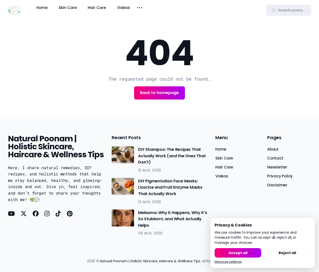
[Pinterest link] (70, 214)
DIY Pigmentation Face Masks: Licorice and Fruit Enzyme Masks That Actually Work (170, 187)
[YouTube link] (12, 214)
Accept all (238, 252)
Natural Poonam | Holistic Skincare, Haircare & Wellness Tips (150, 261)
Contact (275, 158)
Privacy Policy (280, 176)
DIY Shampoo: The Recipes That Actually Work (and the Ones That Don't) (172, 156)
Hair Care (97, 7)
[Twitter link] (24, 214)
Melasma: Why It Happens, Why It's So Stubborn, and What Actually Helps (172, 219)
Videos (123, 7)
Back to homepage (159, 93)
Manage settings (228, 262)
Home (42, 7)
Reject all (287, 252)
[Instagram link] (47, 214)
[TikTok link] (58, 214)
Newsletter (277, 167)
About (273, 149)
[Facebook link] (36, 214)
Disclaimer (277, 185)
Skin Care (68, 7)
